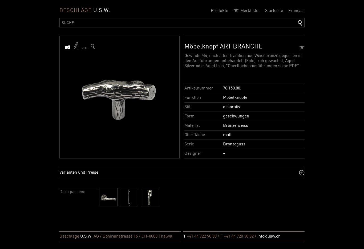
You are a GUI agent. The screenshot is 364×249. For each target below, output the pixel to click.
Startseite (274, 11)
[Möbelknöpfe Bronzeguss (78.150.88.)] (93, 46)
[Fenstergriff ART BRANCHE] (150, 197)
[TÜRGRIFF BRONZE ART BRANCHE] (108, 197)
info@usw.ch (269, 236)
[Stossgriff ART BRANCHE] (129, 197)
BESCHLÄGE (84, 10)
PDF (85, 48)
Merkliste (249, 11)
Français (296, 11)
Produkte (219, 11)
